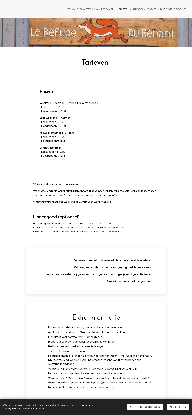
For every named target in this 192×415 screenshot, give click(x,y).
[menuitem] (72, 9)
